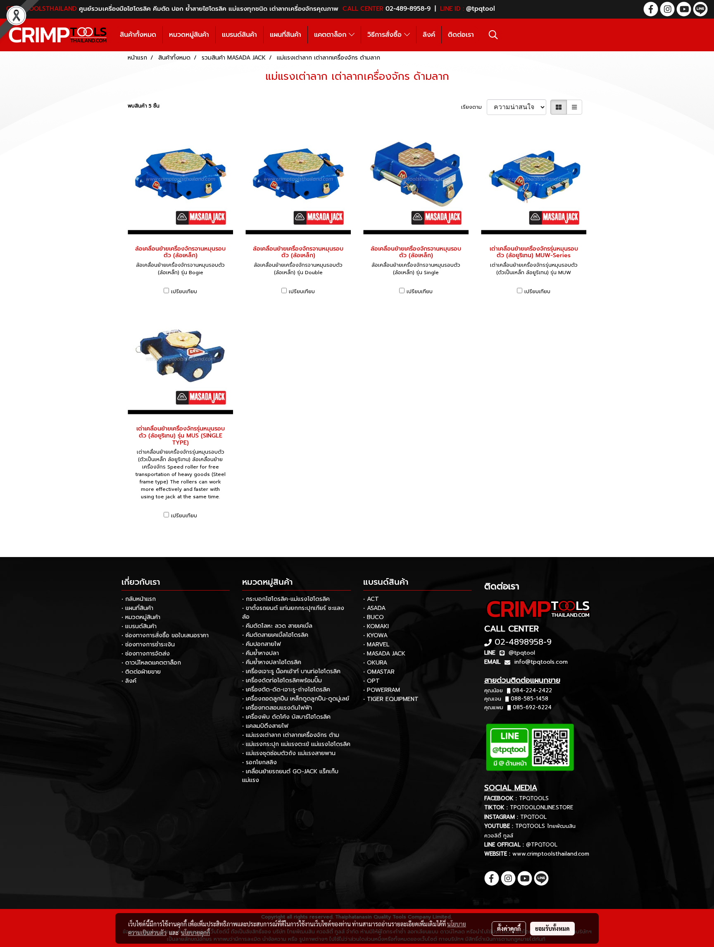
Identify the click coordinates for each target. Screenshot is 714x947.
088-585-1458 (529, 699)
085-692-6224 (532, 707)
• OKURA (375, 662)
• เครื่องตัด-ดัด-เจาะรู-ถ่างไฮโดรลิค (286, 689)
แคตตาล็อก (331, 35)
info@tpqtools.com (541, 662)
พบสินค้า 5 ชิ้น (143, 106)
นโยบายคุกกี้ (195, 932)
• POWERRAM (381, 690)
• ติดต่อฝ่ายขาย (141, 671)
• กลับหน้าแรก (138, 599)
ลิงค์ (429, 35)
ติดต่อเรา (461, 35)
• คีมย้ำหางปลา (260, 653)
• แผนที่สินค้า (137, 608)
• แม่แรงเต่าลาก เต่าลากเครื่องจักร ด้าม (290, 735)
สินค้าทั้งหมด (138, 35)
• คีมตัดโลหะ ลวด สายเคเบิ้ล (277, 626)
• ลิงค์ (128, 681)
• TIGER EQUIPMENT (391, 699)
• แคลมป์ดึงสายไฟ (265, 726)
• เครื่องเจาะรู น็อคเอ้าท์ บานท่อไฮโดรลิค (291, 671)
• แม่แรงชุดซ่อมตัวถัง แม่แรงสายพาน (289, 753)
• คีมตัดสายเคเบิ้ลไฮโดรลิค (275, 635)
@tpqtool (522, 652)
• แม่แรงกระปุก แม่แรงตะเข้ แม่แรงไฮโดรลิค (296, 744)
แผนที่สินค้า (285, 35)
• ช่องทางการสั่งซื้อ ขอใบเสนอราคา (165, 635)
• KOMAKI (376, 626)
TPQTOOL (533, 817)
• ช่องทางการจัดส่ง (145, 653)
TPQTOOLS (534, 798)
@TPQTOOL (541, 845)
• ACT (371, 599)
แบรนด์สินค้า (239, 35)
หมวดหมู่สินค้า (189, 35)
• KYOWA (375, 635)
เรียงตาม (474, 107)
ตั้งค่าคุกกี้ (509, 928)
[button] (493, 35)
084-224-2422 (532, 690)
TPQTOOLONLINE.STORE (541, 807)
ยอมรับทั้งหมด (552, 928)
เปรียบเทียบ (184, 291)
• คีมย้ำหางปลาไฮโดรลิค (271, 662)
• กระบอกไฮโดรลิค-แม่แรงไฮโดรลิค (286, 599)
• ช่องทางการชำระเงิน (148, 644)
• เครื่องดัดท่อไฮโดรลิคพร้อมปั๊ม (282, 680)
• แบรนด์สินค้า (139, 626)
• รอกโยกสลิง (259, 762)
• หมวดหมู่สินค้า (140, 617)
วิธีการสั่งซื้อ (385, 35)
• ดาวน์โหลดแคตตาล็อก (151, 662)
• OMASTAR (379, 671)
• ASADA (374, 608)
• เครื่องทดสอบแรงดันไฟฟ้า (277, 707)
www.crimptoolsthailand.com (550, 854)
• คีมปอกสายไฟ (261, 644)
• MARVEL (376, 644)
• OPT (371, 681)
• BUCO (373, 617)
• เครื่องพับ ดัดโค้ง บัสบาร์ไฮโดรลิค (286, 717)
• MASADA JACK (384, 653)
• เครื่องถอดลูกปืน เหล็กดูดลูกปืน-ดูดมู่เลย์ (295, 698)
